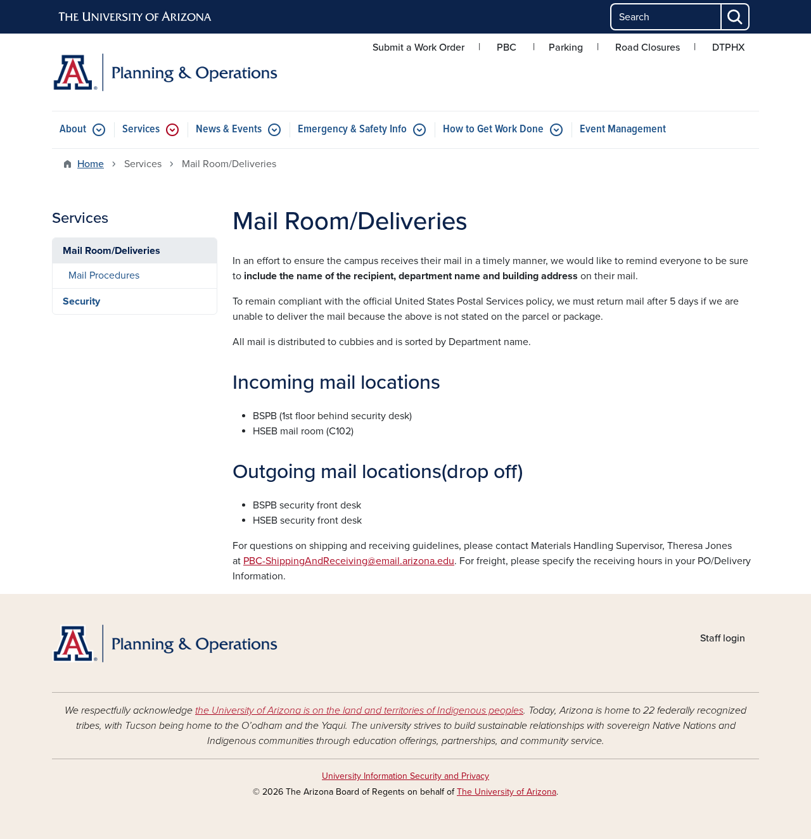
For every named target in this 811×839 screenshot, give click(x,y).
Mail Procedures (103, 275)
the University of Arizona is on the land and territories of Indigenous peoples (359, 710)
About (73, 129)
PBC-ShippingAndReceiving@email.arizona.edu (348, 561)
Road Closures (647, 47)
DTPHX (728, 47)
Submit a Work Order (418, 47)
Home (90, 164)
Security (81, 301)
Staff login (722, 638)
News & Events (229, 129)
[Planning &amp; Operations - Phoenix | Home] (165, 72)
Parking (566, 47)
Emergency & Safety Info (352, 129)
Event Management (623, 129)
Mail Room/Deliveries (111, 250)
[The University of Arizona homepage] (135, 17)
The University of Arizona (506, 791)
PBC (506, 47)
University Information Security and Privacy (405, 776)
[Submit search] (736, 16)
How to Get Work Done (493, 129)
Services (141, 129)
